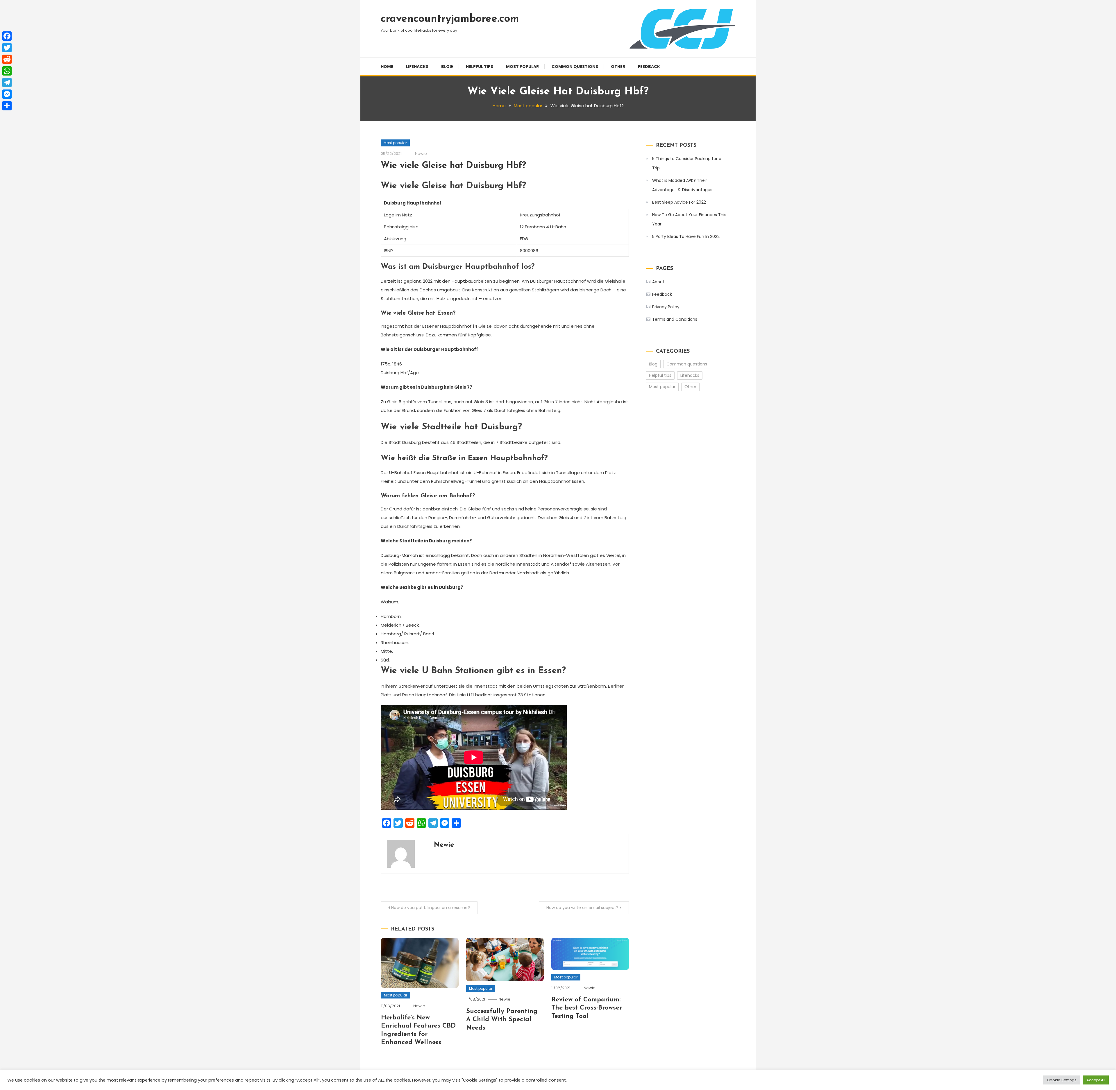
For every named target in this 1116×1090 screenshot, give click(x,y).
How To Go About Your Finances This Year (689, 219)
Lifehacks (417, 66)
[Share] (7, 106)
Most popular (522, 66)
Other (618, 66)
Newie (421, 153)
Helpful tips (479, 66)
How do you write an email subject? (582, 907)
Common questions (575, 66)
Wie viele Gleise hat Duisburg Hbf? (453, 165)
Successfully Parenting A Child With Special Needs (501, 1019)
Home (387, 66)
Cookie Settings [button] (1061, 1080)
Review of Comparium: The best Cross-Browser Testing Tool (586, 1008)
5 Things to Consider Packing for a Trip (686, 163)
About (658, 282)
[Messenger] (7, 94)
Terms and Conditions (674, 319)
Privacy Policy (665, 307)
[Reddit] (7, 59)
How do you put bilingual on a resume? (430, 907)
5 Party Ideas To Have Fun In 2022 (686, 236)
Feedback (649, 66)
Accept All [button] (1095, 1080)
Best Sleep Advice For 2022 (679, 202)
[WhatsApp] (7, 71)
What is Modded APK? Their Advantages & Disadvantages (682, 185)
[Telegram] (7, 82)
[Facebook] (7, 36)
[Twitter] (7, 47)
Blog (447, 66)
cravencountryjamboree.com (450, 19)
